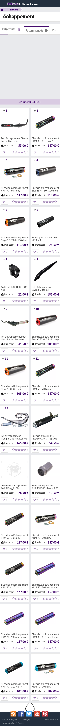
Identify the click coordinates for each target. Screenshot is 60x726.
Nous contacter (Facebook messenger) (16, 719)
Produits (14, 9)
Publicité (21, 723)
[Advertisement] (30, 65)
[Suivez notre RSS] (14, 713)
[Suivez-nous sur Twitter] (30, 713)
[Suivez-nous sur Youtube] (38, 713)
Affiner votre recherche (30, 101)
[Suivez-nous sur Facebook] (22, 713)
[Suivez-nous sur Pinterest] (46, 713)
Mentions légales (8, 723)
